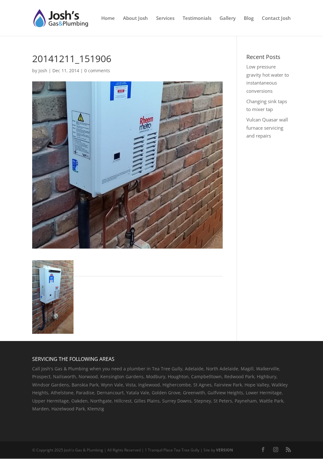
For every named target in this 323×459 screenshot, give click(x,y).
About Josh (135, 18)
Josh (42, 71)
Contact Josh (276, 18)
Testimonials (197, 18)
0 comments (97, 71)
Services (165, 18)
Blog (249, 18)
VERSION (224, 450)
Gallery (228, 18)
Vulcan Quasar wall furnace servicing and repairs (267, 127)
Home (108, 18)
